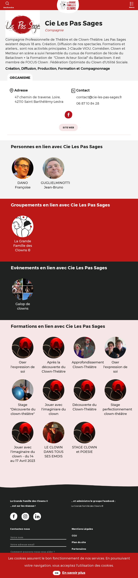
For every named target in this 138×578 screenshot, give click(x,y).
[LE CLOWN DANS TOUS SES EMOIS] (53, 432)
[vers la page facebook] (16, 516)
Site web (68, 127)
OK (56, 573)
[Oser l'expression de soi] (22, 347)
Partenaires (79, 549)
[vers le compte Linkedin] (39, 516)
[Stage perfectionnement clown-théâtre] (115, 390)
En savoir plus (73, 572)
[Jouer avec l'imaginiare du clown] (53, 390)
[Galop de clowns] (22, 289)
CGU (74, 535)
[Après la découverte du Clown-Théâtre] (53, 347)
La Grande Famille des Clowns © (87, 506)
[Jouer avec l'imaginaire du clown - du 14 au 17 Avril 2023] (22, 432)
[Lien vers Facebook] (68, 116)
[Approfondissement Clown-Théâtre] (84, 347)
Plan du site (79, 542)
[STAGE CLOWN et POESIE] (84, 432)
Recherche (7, 7)
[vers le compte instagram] (27, 516)
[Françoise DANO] (22, 167)
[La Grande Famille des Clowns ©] (22, 226)
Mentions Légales (82, 529)
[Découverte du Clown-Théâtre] (84, 390)
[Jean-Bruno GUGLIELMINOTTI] (53, 167)
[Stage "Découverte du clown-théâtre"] (22, 390)
